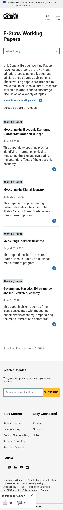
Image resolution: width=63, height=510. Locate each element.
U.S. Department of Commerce (36, 490)
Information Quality (13, 480)
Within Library (13, 51)
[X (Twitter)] (10, 467)
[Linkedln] (15, 467)
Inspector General (38, 486)
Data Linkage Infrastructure (42, 480)
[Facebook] (5, 467)
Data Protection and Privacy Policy (25, 483)
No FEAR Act (10, 490)
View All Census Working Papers (20, 100)
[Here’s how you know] (31, 4)
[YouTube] (21, 467)
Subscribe (51, 392)
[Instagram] (27, 467)
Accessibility (9, 486)
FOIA (22, 486)
